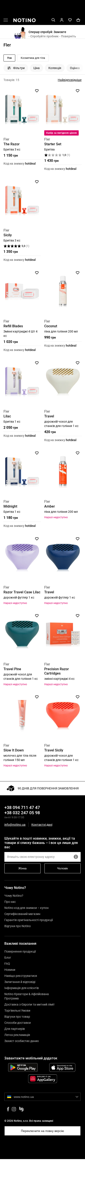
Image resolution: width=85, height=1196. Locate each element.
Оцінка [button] (75, 68)
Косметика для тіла (33, 58)
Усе (9, 58)
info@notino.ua (15, 824)
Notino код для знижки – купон (26, 908)
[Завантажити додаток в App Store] (62, 1067)
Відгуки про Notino (17, 926)
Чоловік (62, 868)
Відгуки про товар (17, 1016)
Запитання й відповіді (19, 982)
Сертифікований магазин (22, 914)
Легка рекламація (17, 1035)
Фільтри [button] (19, 68)
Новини (9, 969)
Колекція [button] (54, 68)
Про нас (10, 901)
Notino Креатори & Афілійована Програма (26, 996)
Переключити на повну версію (42, 1131)
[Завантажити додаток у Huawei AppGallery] (42, 1078)
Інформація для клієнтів (21, 988)
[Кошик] (78, 20)
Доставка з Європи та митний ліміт (29, 1004)
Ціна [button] (36, 68)
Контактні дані (41, 825)
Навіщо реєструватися (20, 976)
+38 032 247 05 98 (22, 812)
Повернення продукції (20, 951)
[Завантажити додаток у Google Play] (22, 1067)
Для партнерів (14, 1029)
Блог (7, 957)
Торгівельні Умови (17, 1010)
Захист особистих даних (21, 1041)
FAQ (7, 963)
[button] (5, 21)
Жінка (22, 868)
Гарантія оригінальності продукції (28, 920)
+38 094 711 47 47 (22, 807)
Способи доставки (17, 1022)
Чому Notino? (13, 895)
